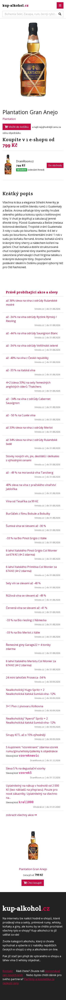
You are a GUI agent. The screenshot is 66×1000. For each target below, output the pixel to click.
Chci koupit (34, 883)
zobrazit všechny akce (20, 815)
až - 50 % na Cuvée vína (20, 415)
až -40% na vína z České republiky (27, 358)
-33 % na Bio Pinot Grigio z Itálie (26, 538)
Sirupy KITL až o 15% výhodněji (25, 735)
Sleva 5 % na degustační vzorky (25, 768)
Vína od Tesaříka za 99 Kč (22, 501)
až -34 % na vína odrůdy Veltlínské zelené (32, 345)
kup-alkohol (16, 5)
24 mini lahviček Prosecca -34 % (26, 677)
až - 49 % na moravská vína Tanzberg (29, 472)
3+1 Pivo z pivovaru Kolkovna (24, 706)
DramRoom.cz (37, 760)
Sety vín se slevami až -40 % (23, 583)
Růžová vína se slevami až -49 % (26, 595)
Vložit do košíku (18, 127)
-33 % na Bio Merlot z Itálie (23, 632)
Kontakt (8, 971)
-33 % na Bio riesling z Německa (26, 620)
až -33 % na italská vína (20, 370)
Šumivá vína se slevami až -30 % (26, 526)
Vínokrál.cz (38, 806)
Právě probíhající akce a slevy (32, 292)
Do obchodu (55, 165)
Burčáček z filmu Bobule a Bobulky (28, 513)
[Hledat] (59, 14)
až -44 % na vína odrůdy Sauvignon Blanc (32, 333)
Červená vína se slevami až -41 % (26, 608)
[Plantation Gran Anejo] (33, 847)
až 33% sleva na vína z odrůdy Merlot (29, 427)
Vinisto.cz (39, 308)
